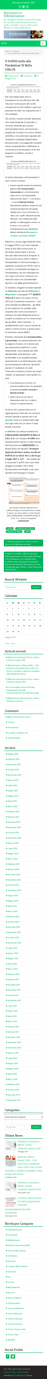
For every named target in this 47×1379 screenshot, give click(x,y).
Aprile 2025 (12, 801)
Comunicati (15, 51)
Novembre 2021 (14, 990)
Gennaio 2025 (13, 817)
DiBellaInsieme (14, 1240)
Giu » (13, 643)
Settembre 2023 (14, 890)
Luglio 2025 (12, 785)
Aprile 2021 (12, 1016)
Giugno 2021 (13, 1011)
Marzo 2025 (13, 806)
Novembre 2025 (14, 764)
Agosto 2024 (13, 843)
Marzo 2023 (13, 911)
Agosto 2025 (13, 780)
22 (8, 626)
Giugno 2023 (13, 895)
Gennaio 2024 (13, 869)
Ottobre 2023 (13, 885)
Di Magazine (20, 1375)
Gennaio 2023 (13, 922)
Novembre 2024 (14, 827)
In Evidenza (12, 1256)
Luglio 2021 (12, 1006)
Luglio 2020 (12, 1058)
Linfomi (11, 1282)
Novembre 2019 (14, 1100)
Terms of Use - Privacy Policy (16, 1372)
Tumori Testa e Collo (16, 1329)
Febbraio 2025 (13, 812)
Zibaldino (11, 1340)
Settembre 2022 (14, 943)
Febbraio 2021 (13, 1027)
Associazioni (13, 727)
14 (40, 614)
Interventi (12, 1261)
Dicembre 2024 (14, 822)
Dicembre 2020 (14, 1037)
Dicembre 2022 (14, 927)
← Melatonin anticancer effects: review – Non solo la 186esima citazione (22, 542)
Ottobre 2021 (13, 995)
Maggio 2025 (13, 796)
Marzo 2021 (13, 1021)
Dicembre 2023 (14, 874)
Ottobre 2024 (13, 832)
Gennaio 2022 (13, 979)
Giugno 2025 (13, 791)
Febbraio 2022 (13, 974)
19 (29, 620)
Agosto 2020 (13, 1053)
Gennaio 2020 (13, 1090)
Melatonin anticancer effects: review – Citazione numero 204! (29, 1186)
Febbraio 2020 (13, 1084)
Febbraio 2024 (13, 864)
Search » (36, 587)
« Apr (7, 643)
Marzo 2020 (13, 1079)
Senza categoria (14, 1298)
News (27, 531)
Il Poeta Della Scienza (17, 1251)
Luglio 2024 (12, 848)
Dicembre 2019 (14, 1095)
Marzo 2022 (13, 969)
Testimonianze (14, 738)
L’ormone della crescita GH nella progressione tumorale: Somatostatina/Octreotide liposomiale (22, 690)
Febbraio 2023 (13, 916)
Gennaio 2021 (13, 1032)
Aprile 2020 (12, 1074)
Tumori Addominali (15, 1308)
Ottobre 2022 (13, 937)
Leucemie (12, 1272)
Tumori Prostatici (15, 1324)
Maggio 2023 (13, 901)
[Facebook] (7, 1356)
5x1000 (10, 528)
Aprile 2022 (12, 964)
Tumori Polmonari (15, 1319)
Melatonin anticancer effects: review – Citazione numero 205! (29, 1145)
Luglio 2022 (12, 948)
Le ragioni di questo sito (18, 733)
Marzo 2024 (13, 859)
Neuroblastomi (14, 1287)
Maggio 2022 (13, 958)
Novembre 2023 (14, 880)
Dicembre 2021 (14, 985)
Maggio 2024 (13, 853)
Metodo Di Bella (14, 531)
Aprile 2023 (12, 906)
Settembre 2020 (14, 1048)
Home (7, 51)
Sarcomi (11, 1293)
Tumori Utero (13, 1335)
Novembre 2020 (14, 1042)
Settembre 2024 (14, 838)
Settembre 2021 (14, 1000)
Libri (9, 1277)
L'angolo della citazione (17, 1266)
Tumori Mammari (15, 1314)
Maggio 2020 (13, 1069)
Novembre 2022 (14, 932)
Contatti (11, 722)
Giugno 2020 (13, 1063)
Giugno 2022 (13, 953)
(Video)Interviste (15, 1230)
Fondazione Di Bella (25, 528)
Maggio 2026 (13, 754)
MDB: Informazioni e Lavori (19, 717)
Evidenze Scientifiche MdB (19, 1245)
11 (24, 614)
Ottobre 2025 (13, 770)
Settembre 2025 (14, 775)
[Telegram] (13, 1356)
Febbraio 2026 (13, 759)
